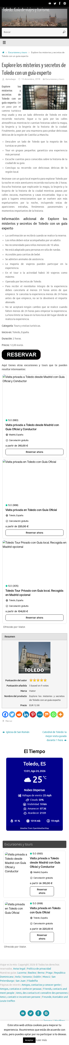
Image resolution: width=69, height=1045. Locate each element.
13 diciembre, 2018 (30, 79)
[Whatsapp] (53, 714)
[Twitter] (54, 3)
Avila (18, 976)
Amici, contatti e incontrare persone (20, 997)
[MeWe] (40, 714)
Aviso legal (19, 968)
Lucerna (21, 972)
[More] (60, 714)
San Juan (20, 980)
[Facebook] (59, 3)
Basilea (32, 972)
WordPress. (59, 1020)
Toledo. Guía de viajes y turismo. (26, 10)
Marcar (8, 721)
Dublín (37, 976)
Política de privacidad (39, 968)
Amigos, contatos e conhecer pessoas (20, 988)
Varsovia (27, 976)
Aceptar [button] (29, 1040)
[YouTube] (49, 3)
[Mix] (47, 714)
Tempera (48, 1020)
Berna (41, 972)
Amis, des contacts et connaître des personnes (42, 992)
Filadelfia (32, 980)
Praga (49, 972)
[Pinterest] (33, 714)
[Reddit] (19, 714)
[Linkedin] (26, 714)
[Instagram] (64, 3)
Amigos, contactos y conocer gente (41, 984)
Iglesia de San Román (17, 732)
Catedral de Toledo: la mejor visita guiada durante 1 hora (54, 736)
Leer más (41, 1040)
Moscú (46, 976)
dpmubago (10, 79)
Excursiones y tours (17, 52)
